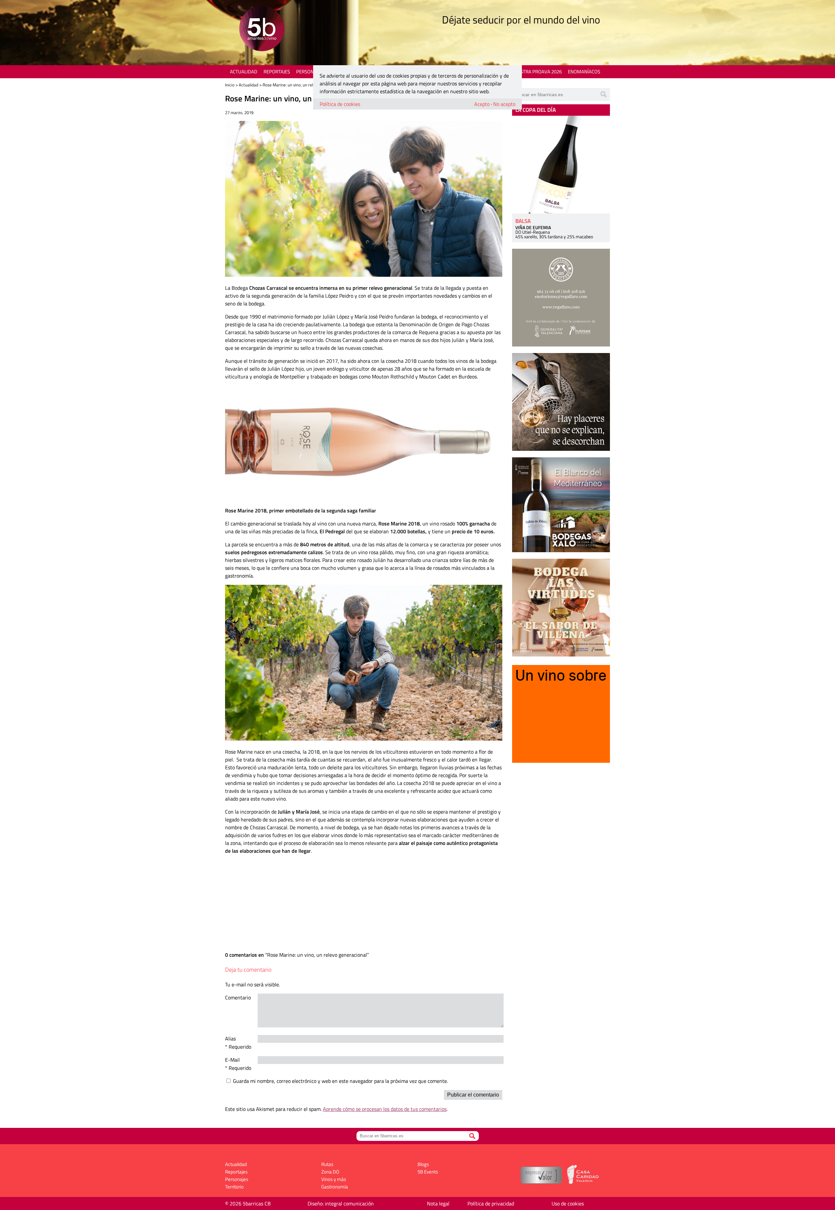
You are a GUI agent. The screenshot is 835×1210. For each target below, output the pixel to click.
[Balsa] (561, 165)
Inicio (230, 84)
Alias (230, 1038)
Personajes (309, 71)
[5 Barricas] (261, 29)
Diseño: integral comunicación (341, 1203)
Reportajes (277, 71)
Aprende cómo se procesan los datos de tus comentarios (385, 1109)
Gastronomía (334, 1186)
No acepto (504, 104)
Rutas (327, 1164)
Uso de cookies (568, 1203)
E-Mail (232, 1060)
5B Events (428, 1171)
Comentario (238, 997)
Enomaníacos (584, 71)
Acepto (482, 104)
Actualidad (243, 71)
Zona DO (330, 1171)
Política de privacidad (490, 1203)
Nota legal (438, 1203)
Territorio (234, 1186)
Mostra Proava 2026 (537, 71)
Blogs (423, 1164)
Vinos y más (333, 1179)
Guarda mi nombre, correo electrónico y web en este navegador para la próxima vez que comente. (340, 1081)
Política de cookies (340, 104)
